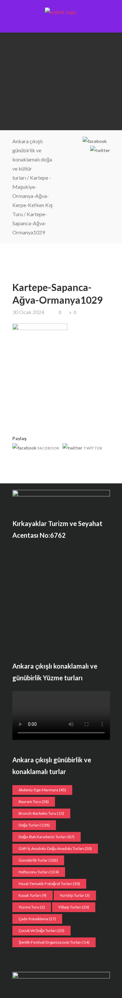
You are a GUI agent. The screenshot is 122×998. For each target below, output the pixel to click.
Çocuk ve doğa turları (41, 930)
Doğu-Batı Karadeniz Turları (47, 836)
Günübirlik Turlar (38, 860)
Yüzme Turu (32, 907)
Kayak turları (33, 895)
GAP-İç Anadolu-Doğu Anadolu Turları (55, 848)
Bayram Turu (34, 801)
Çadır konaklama (37, 918)
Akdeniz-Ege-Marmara (42, 789)
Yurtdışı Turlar (75, 895)
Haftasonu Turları (39, 871)
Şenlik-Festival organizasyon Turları (54, 942)
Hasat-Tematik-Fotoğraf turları (49, 883)
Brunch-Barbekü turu (41, 813)
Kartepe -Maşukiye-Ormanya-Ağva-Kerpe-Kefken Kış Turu (32, 195)
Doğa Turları (34, 825)
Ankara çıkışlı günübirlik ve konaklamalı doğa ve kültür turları (32, 159)
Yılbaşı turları (73, 907)
